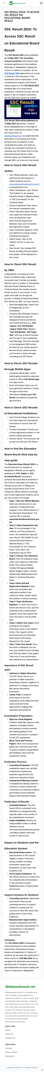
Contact (8, 1048)
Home (7, 1030)
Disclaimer (9, 1056)
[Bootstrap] (22, 986)
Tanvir (22, 1067)
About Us (9, 1034)
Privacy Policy (11, 1052)
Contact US (10, 1038)
